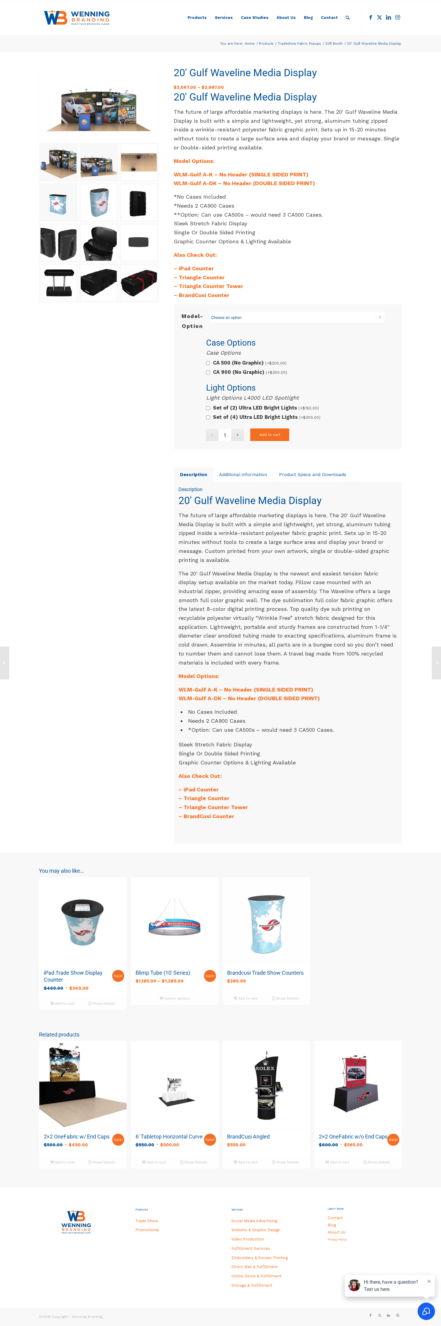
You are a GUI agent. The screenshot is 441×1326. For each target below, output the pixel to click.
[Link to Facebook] (370, 17)
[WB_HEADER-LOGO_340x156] (77, 17)
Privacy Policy (337, 1239)
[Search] (347, 17)
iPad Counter (196, 268)
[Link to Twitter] (379, 17)
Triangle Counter (202, 277)
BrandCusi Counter (204, 295)
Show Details (104, 1004)
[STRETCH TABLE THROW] (436, 663)
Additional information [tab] (243, 474)
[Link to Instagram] (397, 17)
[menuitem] (197, 17)
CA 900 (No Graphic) (250, 372)
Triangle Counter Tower (211, 286)
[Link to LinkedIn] (388, 17)
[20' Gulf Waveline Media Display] (99, 102)
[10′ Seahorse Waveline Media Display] (4, 663)
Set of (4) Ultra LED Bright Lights (266, 417)
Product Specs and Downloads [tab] (312, 474)
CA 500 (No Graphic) (249, 363)
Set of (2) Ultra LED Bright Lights (266, 408)
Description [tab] (193, 474)
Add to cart (270, 435)
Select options (177, 998)
